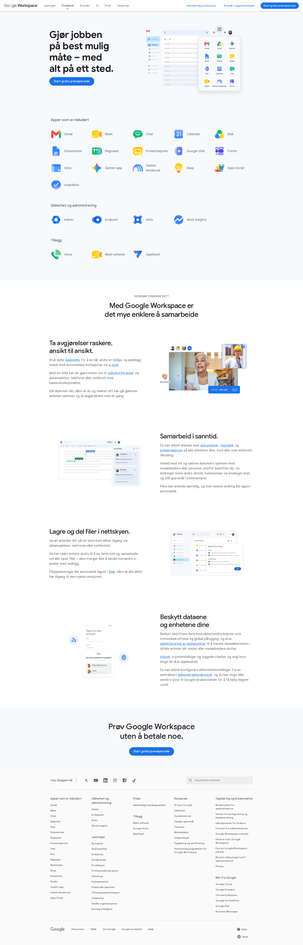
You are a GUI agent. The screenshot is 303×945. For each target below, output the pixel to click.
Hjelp (151, 929)
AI (97, 5)
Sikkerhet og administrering (101, 801)
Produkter (68, 5)
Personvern (77, 929)
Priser (108, 5)
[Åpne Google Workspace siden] (21, 6)
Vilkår (93, 929)
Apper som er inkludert (66, 798)
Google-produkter (132, 929)
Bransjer (85, 5)
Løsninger (50, 5)
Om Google (109, 929)
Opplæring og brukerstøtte (234, 798)
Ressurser (123, 5)
